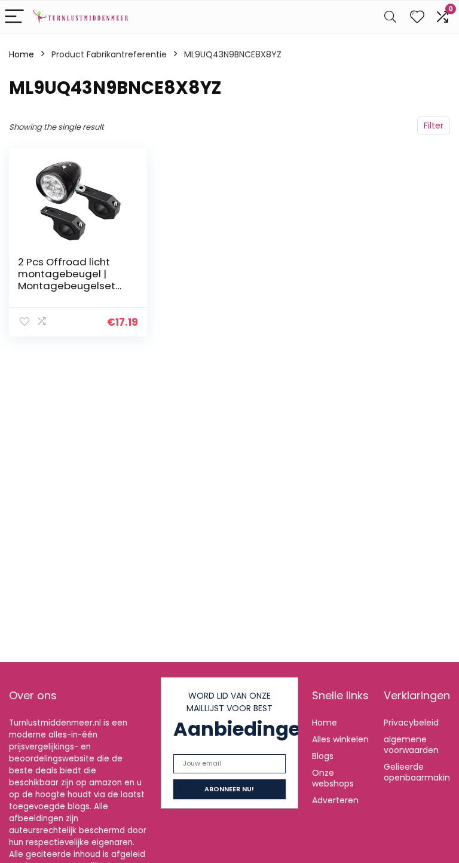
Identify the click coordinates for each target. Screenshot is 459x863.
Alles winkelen (340, 739)
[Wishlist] (417, 17)
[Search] (390, 17)
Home (21, 54)
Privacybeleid (411, 723)
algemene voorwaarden (411, 744)
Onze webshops (333, 778)
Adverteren (335, 800)
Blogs (322, 756)
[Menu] (14, 17)
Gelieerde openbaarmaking (419, 772)
